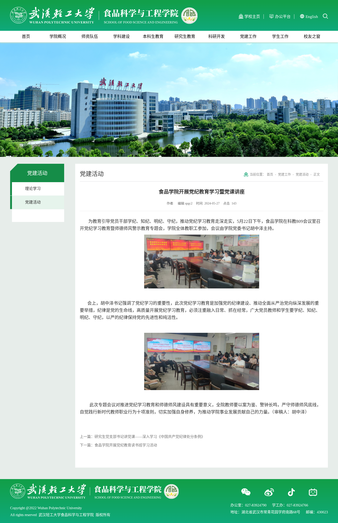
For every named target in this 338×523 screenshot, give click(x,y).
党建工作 (248, 36)
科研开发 (216, 36)
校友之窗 (312, 36)
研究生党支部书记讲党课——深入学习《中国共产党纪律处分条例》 (150, 437)
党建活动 (33, 202)
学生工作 (280, 36)
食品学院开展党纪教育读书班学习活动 (126, 445)
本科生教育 (153, 36)
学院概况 (57, 36)
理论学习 (33, 189)
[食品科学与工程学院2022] (104, 9)
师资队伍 (89, 36)
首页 (26, 36)
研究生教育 (185, 36)
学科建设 (121, 36)
